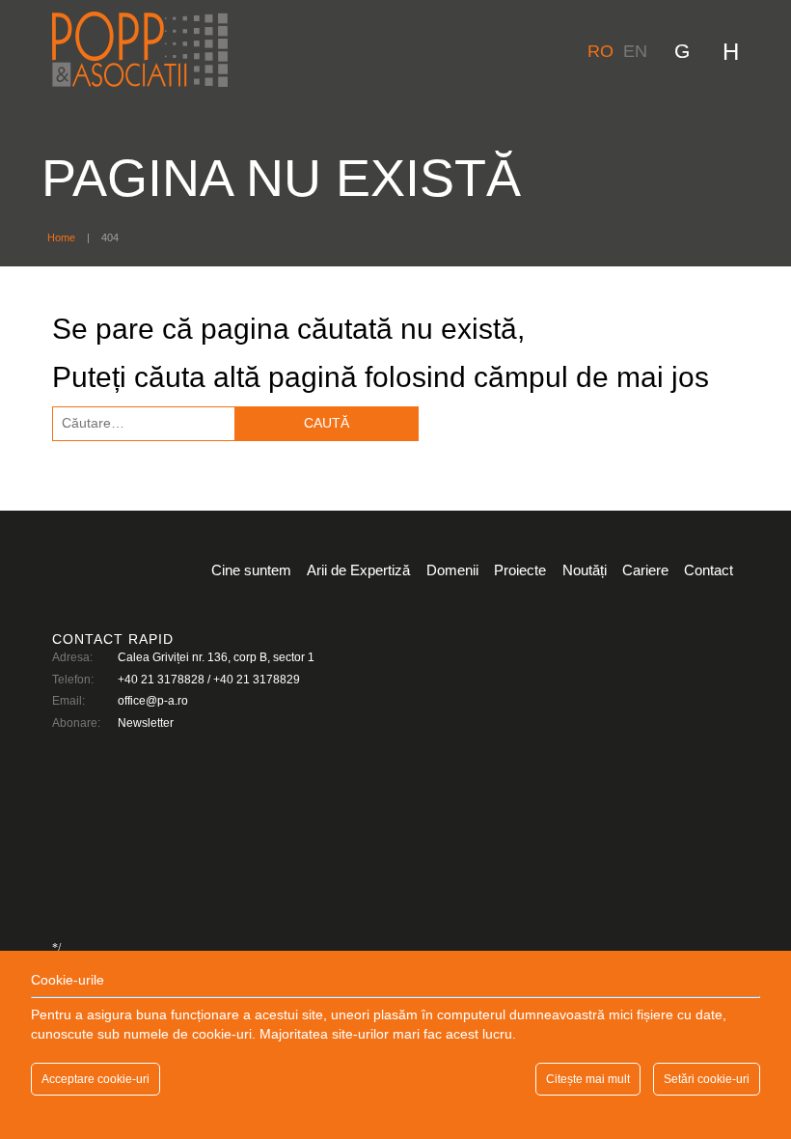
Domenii (452, 570)
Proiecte (520, 570)
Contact (708, 570)
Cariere (645, 570)
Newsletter (146, 723)
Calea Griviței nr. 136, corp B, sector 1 (216, 657)
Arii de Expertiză (358, 570)
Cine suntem (251, 570)
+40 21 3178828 (161, 679)
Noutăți (584, 570)
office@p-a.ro (153, 701)
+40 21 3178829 (256, 679)
